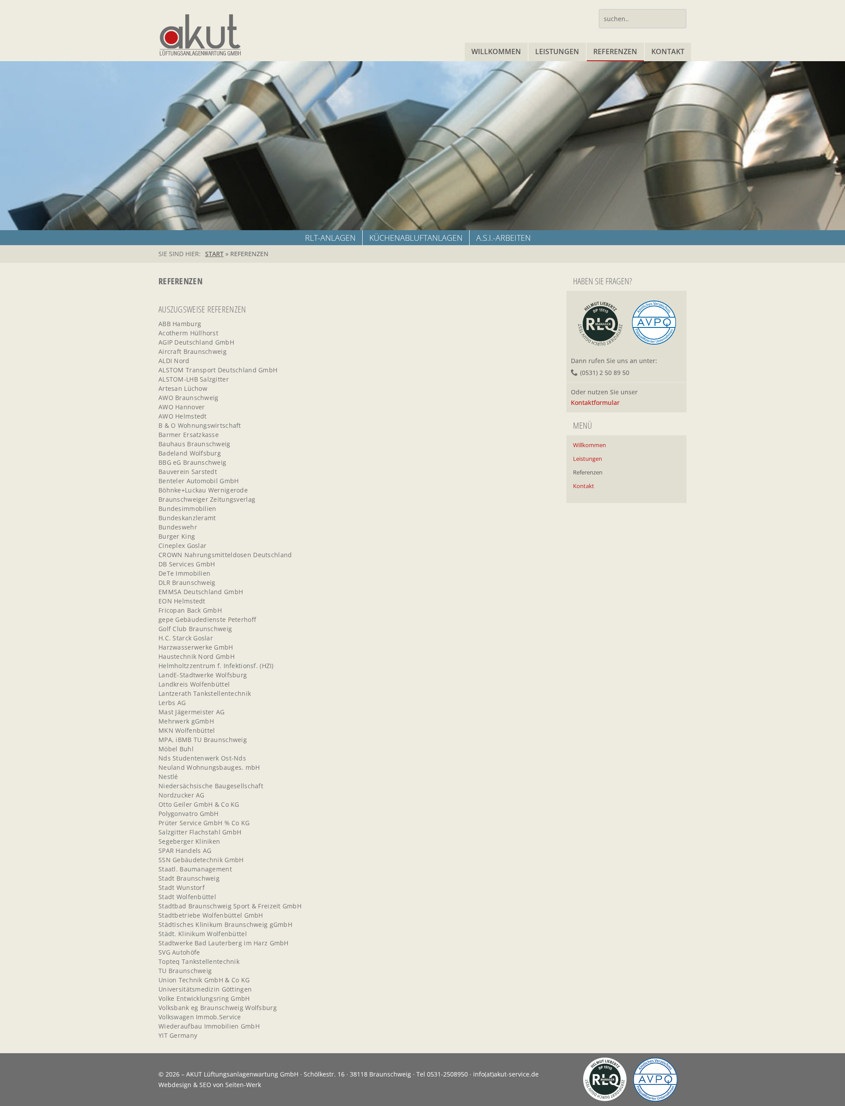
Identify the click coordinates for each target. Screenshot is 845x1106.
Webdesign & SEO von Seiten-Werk (209, 1084)
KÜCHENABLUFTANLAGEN (416, 238)
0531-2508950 (447, 1074)
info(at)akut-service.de (506, 1074)
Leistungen (557, 51)
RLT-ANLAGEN (330, 238)
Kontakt (667, 51)
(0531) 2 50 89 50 (604, 372)
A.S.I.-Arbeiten (503, 238)
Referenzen (615, 51)
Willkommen (496, 51)
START (214, 254)
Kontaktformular (595, 402)
